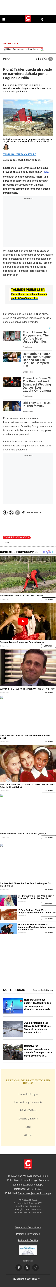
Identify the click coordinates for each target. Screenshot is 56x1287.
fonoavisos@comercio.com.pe (34, 1193)
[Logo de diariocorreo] (28, 19)
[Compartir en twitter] (44, 59)
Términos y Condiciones (28, 1227)
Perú (6, 58)
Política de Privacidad (28, 1234)
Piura (7, 542)
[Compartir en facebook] (38, 59)
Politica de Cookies (28, 1240)
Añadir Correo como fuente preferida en (23, 49)
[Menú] (4, 19)
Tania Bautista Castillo (19, 154)
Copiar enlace (33, 512)
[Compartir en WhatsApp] (50, 59)
